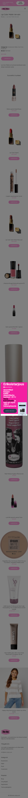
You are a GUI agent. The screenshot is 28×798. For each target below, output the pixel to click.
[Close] (2, 383)
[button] (10, 411)
